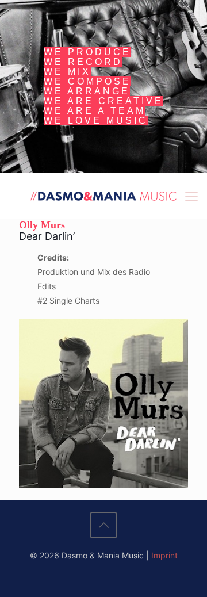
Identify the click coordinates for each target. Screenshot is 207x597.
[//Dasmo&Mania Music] (103, 195)
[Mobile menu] (191, 195)
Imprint (164, 555)
